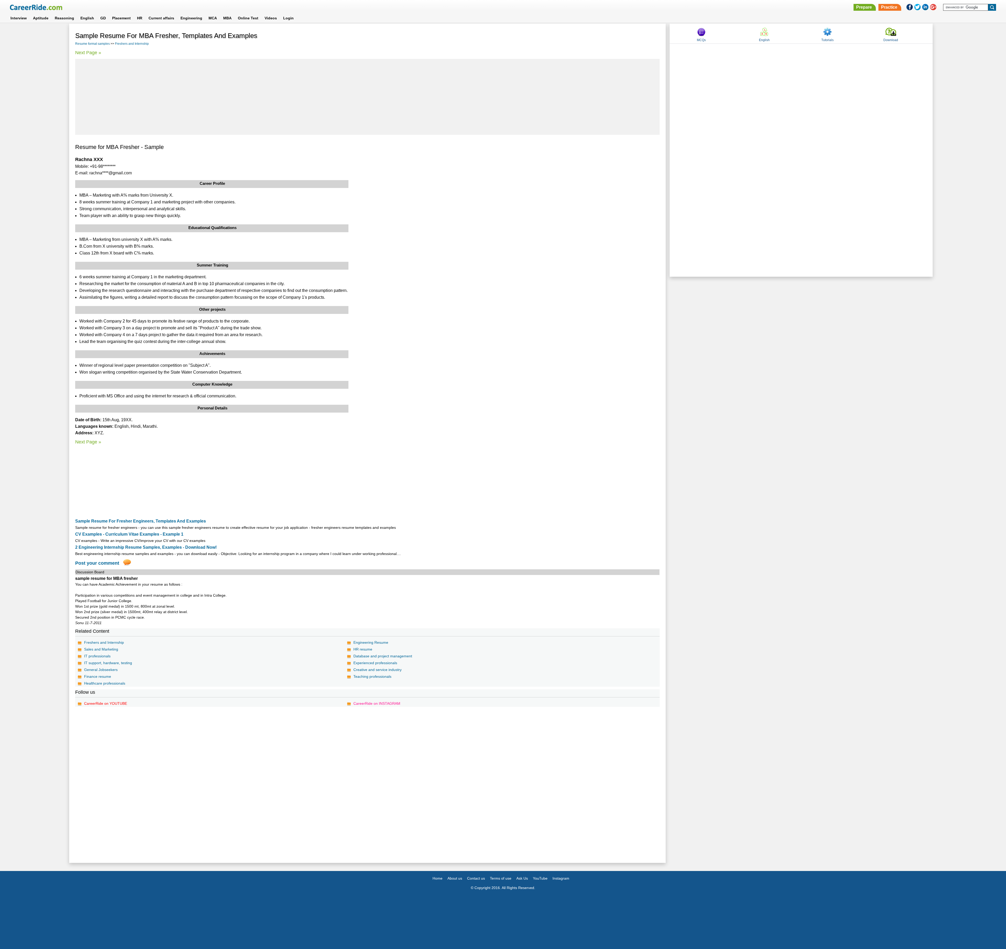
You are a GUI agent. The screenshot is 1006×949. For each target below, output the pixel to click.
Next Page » (88, 52)
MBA (227, 18)
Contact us (476, 878)
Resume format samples (92, 44)
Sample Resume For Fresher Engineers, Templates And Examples (140, 521)
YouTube (540, 878)
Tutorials (827, 40)
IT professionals (97, 656)
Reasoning (64, 18)
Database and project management (382, 656)
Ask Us (522, 878)
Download (890, 40)
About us (454, 878)
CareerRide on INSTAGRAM (376, 703)
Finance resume (97, 676)
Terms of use (500, 878)
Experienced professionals (375, 663)
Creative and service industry (377, 670)
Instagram (561, 878)
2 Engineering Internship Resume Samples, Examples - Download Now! (146, 547)
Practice (889, 7)
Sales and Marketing (101, 649)
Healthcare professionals (104, 683)
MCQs (701, 40)
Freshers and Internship (132, 44)
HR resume (362, 649)
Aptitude (40, 18)
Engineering (191, 18)
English (87, 18)
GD (103, 18)
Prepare (864, 7)
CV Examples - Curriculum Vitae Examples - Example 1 (129, 534)
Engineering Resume (370, 642)
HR (139, 18)
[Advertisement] (367, 97)
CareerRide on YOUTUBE (105, 703)
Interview (18, 18)
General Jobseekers (101, 670)
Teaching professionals (372, 676)
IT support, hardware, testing (108, 663)
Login (288, 18)
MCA (213, 18)
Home (437, 878)
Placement (121, 18)
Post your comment (97, 563)
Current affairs (161, 18)
